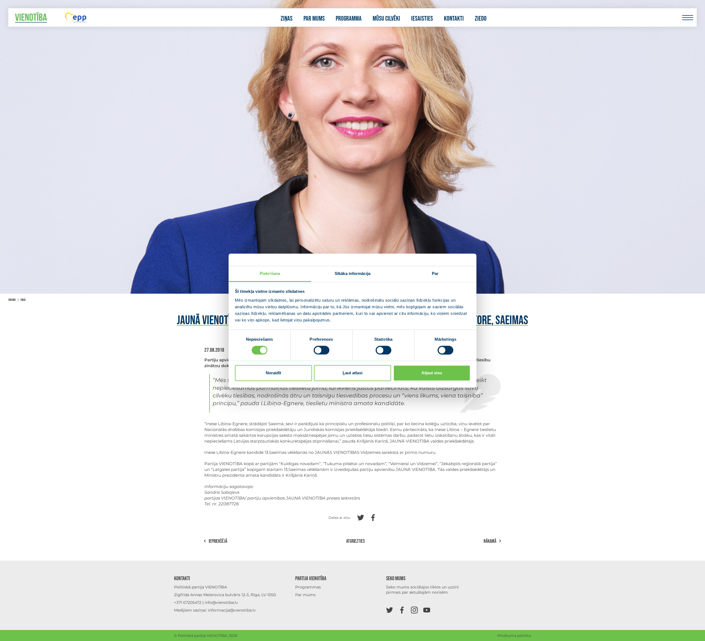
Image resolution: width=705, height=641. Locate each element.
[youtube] (427, 610)
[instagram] (414, 610)
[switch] (321, 350)
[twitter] (389, 610)
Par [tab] (435, 273)
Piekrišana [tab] (270, 273)
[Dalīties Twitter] (360, 517)
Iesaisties (422, 18)
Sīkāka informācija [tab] (352, 273)
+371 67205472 (187, 602)
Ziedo (481, 18)
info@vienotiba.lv (221, 602)
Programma (349, 18)
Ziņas (286, 18)
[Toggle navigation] (687, 17)
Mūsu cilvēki (386, 18)
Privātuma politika (514, 635)
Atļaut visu (431, 373)
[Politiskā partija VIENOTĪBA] (31, 17)
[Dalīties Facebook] (373, 517)
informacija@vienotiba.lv (232, 610)
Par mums (314, 18)
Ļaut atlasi (352, 373)
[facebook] (402, 610)
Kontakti (454, 18)
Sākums (12, 300)
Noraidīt (273, 373)
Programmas (308, 587)
